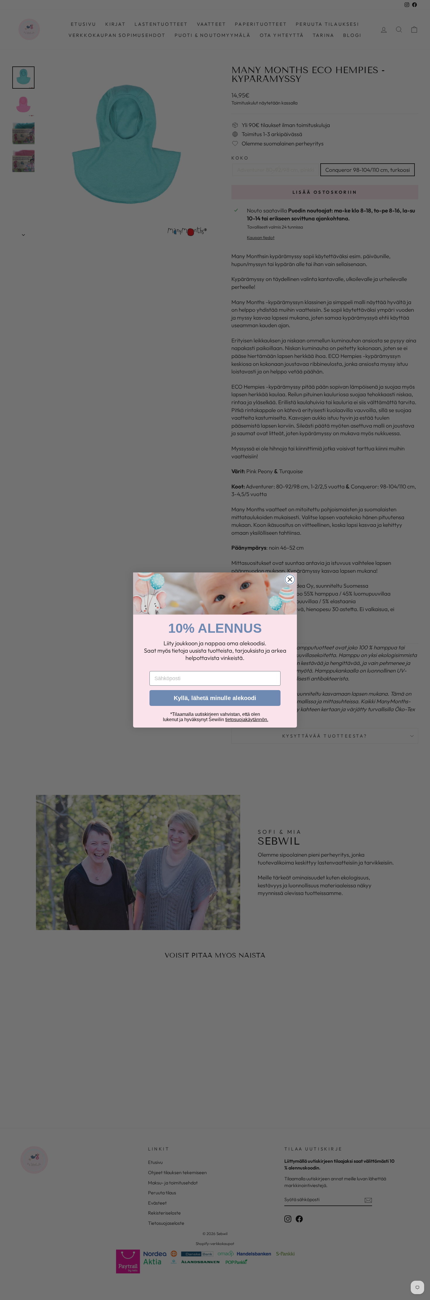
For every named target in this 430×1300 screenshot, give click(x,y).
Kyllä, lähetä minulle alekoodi (215, 698)
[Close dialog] (290, 579)
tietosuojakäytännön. (246, 719)
